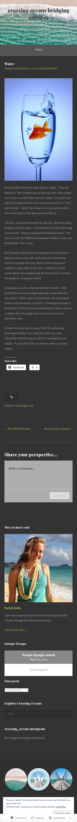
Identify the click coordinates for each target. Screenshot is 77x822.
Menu (38, 49)
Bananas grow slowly (56, 428)
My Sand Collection (19, 428)
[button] (15, 779)
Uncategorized (24, 405)
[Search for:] (38, 714)
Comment (59, 495)
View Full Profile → (15, 630)
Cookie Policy (61, 807)
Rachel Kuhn (49, 68)
